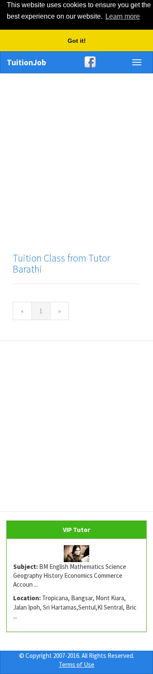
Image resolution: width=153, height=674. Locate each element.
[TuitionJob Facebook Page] (76, 62)
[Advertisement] (76, 158)
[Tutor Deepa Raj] (76, 553)
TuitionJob (26, 62)
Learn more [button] (122, 16)
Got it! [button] (77, 40)
